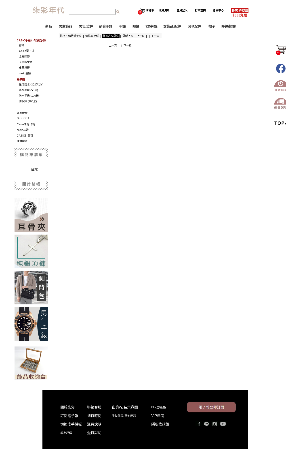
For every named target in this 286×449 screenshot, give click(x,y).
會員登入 (182, 10)
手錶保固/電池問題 (125, 415)
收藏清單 (164, 10)
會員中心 (218, 10)
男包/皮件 (86, 26)
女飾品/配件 (172, 26)
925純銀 (151, 26)
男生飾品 (65, 26)
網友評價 (66, 432)
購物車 (146, 10)
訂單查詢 (200, 10)
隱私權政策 (160, 424)
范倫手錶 (105, 26)
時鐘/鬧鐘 (228, 26)
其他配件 (194, 26)
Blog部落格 (158, 407)
